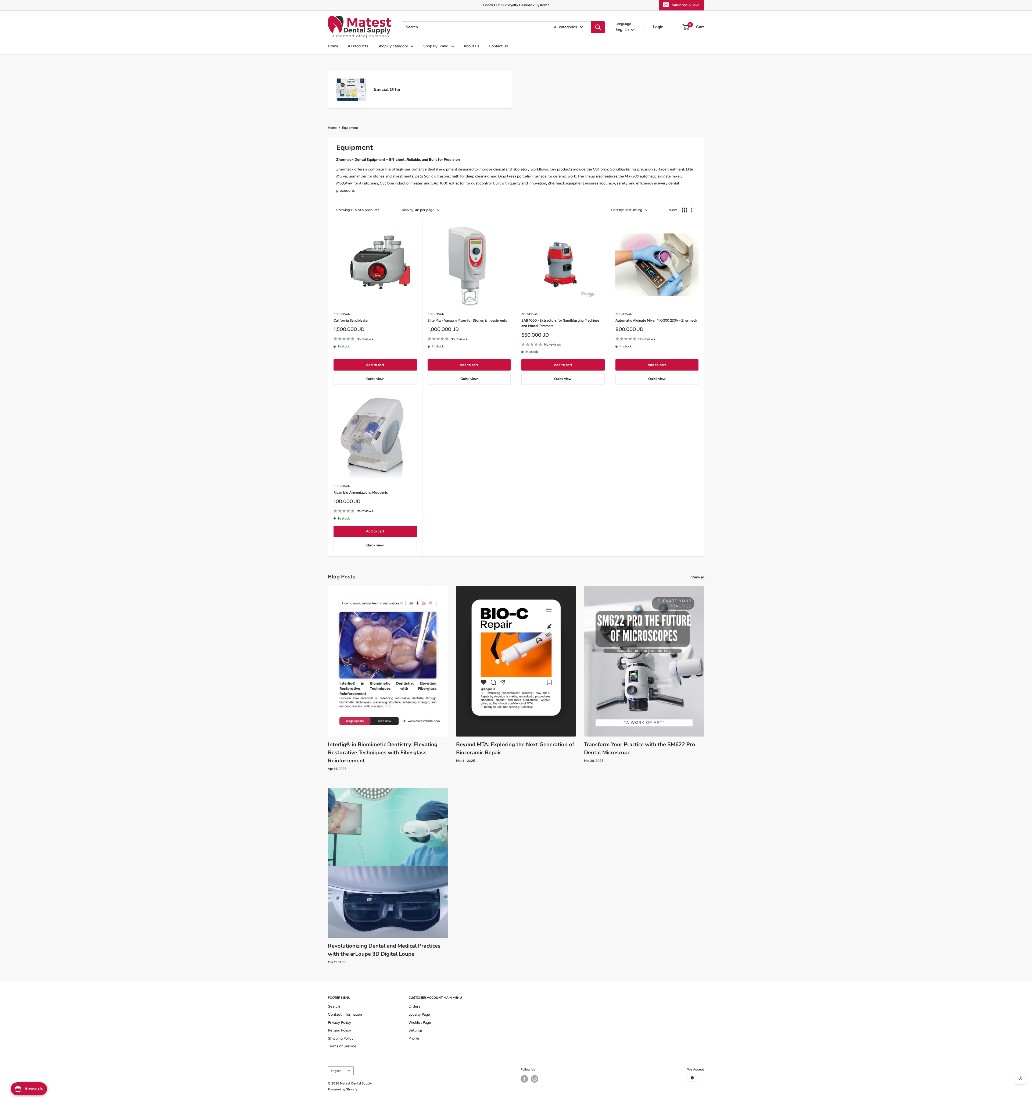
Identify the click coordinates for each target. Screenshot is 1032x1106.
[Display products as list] (693, 210)
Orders (414, 1006)
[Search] (598, 27)
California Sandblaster (351, 320)
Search (334, 1006)
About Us (471, 46)
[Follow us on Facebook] (524, 1079)
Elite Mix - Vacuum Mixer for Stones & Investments (467, 320)
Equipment (350, 128)
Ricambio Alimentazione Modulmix (361, 492)
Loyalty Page (419, 1014)
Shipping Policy (341, 1038)
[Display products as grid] (684, 210)
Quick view (375, 379)
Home (333, 46)
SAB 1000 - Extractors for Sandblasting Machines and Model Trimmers (560, 323)
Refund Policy (339, 1030)
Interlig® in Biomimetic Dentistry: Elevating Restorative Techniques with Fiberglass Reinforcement (383, 752)
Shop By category (393, 46)
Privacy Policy (339, 1022)
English (336, 1071)
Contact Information (345, 1014)
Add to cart (375, 365)
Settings (415, 1030)
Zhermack (342, 314)
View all (698, 577)
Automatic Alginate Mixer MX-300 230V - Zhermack (656, 320)
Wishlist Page (419, 1022)
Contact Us (498, 46)
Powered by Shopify (342, 1089)
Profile (413, 1038)
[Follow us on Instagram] (534, 1079)
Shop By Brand (435, 46)
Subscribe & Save (685, 5)
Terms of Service (342, 1046)
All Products (358, 46)
